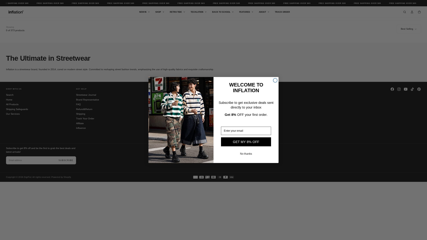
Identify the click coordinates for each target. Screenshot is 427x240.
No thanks (246, 153)
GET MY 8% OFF (246, 142)
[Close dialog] (275, 80)
